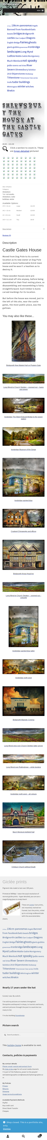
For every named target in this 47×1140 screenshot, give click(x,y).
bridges (18, 33)
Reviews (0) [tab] (7, 235)
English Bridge (13, 42)
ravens (15, 65)
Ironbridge (34, 47)
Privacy (5, 1086)
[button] (39, 10)
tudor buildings (21, 82)
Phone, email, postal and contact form (17, 1066)
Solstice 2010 (9, 964)
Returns (6, 1089)
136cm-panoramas (21, 25)
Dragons (30, 38)
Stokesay (29, 74)
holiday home (14, 1045)
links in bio (9, 1069)
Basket (36, 1134)
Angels (35, 26)
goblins (16, 47)
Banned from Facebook (19, 29)
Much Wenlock (14, 60)
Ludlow (11, 55)
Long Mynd (27, 51)
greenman (24, 47)
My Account (8, 1136)
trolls (9, 82)
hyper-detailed (21, 151)
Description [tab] (7, 229)
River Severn (17, 960)
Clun (17, 38)
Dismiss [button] (7, 1128)
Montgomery (33, 56)
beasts (10, 33)
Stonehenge (19, 1015)
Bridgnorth (28, 33)
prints (31, 905)
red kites (22, 65)
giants (9, 47)
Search (23, 1136)
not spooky (29, 61)
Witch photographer (11, 4)
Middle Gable (21, 56)
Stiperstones (18, 73)
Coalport (22, 38)
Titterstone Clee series (29, 78)
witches (30, 86)
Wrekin (11, 90)
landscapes (14, 51)
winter (21, 86)
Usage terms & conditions (12, 1094)
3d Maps (9, 26)
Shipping (6, 1091)
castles (11, 38)
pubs (9, 65)
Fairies (24, 42)
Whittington (12, 86)
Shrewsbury (21, 69)
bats (33, 29)
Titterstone (13, 77)
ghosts (32, 42)
